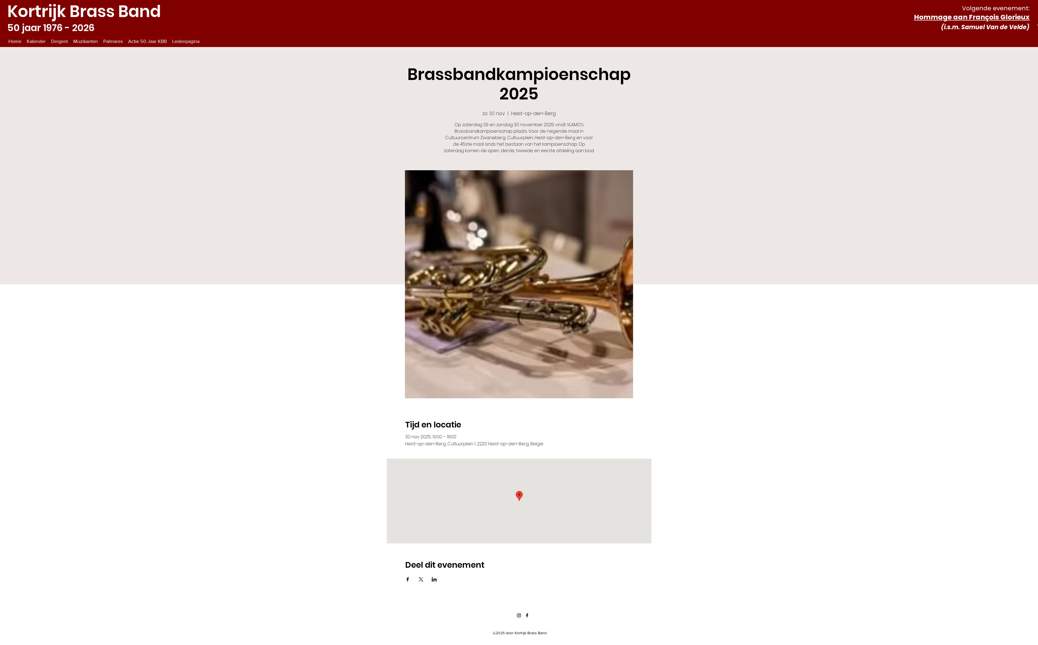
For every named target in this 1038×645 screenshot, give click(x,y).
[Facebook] (527, 615)
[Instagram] (519, 615)
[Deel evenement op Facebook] (407, 579)
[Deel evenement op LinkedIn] (434, 579)
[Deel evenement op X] (421, 579)
